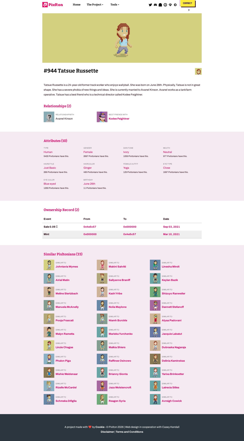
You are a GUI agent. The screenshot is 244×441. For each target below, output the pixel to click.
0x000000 (129, 226)
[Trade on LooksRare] (170, 4)
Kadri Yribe (115, 293)
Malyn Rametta (65, 333)
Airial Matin (63, 280)
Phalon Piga (63, 360)
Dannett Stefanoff (173, 307)
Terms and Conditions (129, 431)
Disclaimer (107, 431)
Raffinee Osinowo (120, 360)
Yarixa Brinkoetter (173, 374)
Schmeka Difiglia (66, 400)
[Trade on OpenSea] (165, 4)
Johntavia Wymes (67, 266)
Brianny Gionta (118, 374)
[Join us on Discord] (155, 4)
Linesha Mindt (170, 266)
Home (77, 4)
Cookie (99, 427)
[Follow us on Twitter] (150, 4)
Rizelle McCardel (66, 387)
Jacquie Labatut (172, 333)
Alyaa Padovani (171, 320)
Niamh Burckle (118, 320)
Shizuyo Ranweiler (173, 293)
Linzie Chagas (64, 347)
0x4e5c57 (89, 226)
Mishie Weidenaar (67, 374)
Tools (114, 4)
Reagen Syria (117, 400)
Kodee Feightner (119, 118)
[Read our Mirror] (160, 4)
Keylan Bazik (170, 280)
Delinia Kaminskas (173, 360)
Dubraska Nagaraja (174, 347)
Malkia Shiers (117, 347)
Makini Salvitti (117, 266)
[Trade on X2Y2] (175, 4)
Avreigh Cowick (172, 400)
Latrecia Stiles (170, 387)
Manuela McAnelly (67, 307)
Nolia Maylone (117, 307)
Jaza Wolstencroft (120, 387)
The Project (94, 4)
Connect (187, 3)
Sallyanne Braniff (119, 280)
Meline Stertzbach (67, 293)
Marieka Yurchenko (121, 333)
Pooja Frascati (65, 320)
